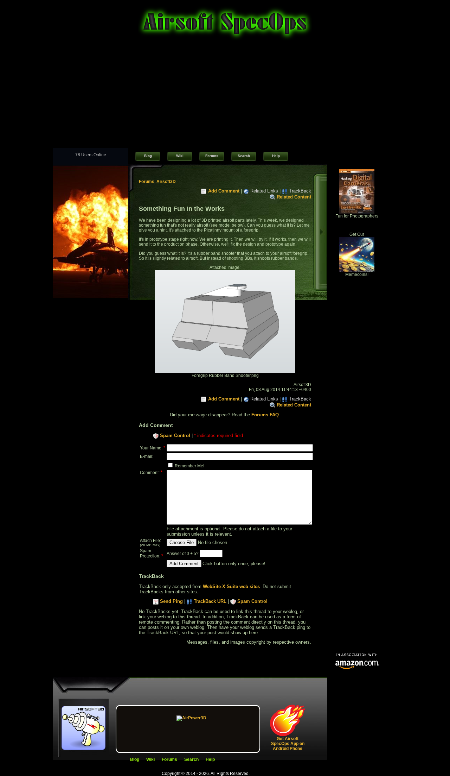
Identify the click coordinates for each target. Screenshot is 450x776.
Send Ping (171, 601)
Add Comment (223, 191)
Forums (211, 156)
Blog (148, 156)
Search (244, 156)
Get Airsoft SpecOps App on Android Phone (287, 743)
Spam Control (175, 435)
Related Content (294, 197)
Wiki (180, 156)
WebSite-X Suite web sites (231, 586)
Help (276, 156)
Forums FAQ (265, 414)
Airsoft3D (166, 181)
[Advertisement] (225, 95)
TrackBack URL (210, 601)
